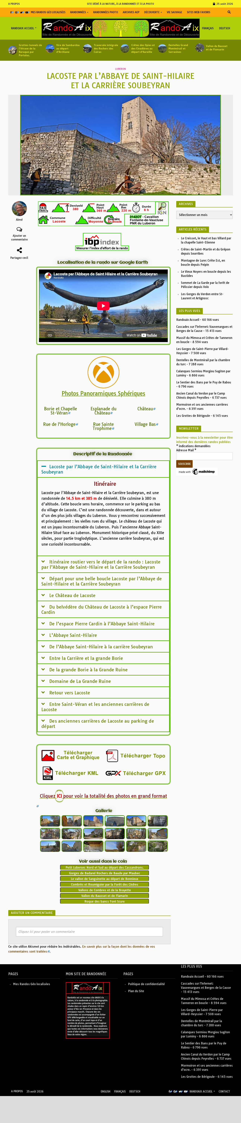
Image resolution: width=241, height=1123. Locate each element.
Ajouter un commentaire (19, 237)
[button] (103, 469)
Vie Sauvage (174, 12)
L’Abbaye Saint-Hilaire (73, 635)
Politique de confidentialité (146, 984)
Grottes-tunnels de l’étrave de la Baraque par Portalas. (30, 50)
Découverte (151, 12)
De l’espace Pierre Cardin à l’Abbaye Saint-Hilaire (102, 623)
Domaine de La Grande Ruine (80, 681)
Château (145, 408)
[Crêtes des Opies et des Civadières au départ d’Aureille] (124, 48)
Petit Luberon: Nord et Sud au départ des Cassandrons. (105, 867)
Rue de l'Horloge (59, 424)
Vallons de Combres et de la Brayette (104, 890)
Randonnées (78, 12)
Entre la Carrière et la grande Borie (86, 658)
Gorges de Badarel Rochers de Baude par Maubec (104, 873)
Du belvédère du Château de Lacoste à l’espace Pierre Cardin (101, 609)
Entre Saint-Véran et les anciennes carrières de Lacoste (95, 707)
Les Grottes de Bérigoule (193, 416)
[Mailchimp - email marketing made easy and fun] (197, 471)
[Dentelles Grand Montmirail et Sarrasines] (161, 48)
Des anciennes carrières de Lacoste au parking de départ (97, 723)
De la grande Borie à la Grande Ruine (88, 669)
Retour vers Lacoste (69, 692)
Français (208, 28)
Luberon (120, 68)
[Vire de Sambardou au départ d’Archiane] (49, 48)
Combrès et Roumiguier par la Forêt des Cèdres (104, 884)
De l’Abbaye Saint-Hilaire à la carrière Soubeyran (101, 646)
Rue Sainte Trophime (103, 426)
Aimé (19, 219)
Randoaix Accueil (22, 28)
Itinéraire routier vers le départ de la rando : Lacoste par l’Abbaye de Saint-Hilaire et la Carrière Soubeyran (100, 564)
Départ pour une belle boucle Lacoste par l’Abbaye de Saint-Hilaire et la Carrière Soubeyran (101, 581)
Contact (47, 28)
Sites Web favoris (198, 12)
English (191, 28)
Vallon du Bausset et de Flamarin (216, 48)
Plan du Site (136, 991)
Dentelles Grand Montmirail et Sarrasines (178, 48)
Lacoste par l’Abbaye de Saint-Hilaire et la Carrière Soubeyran (98, 469)
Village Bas (145, 424)
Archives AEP (131, 12)
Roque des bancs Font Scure (104, 901)
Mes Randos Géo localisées (48, 12)
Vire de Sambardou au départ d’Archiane (68, 48)
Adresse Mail (186, 450)
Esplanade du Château (103, 411)
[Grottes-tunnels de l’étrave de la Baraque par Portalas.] (12, 50)
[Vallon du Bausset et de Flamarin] (199, 47)
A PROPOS (14, 3)
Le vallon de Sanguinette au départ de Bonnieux (104, 879)
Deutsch (224, 28)
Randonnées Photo (105, 12)
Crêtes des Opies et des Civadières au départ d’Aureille (143, 48)
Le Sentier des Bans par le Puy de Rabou (203, 382)
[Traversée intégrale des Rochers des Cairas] (86, 48)
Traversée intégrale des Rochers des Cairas (106, 48)
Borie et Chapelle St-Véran (60, 411)
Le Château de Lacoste (72, 595)
